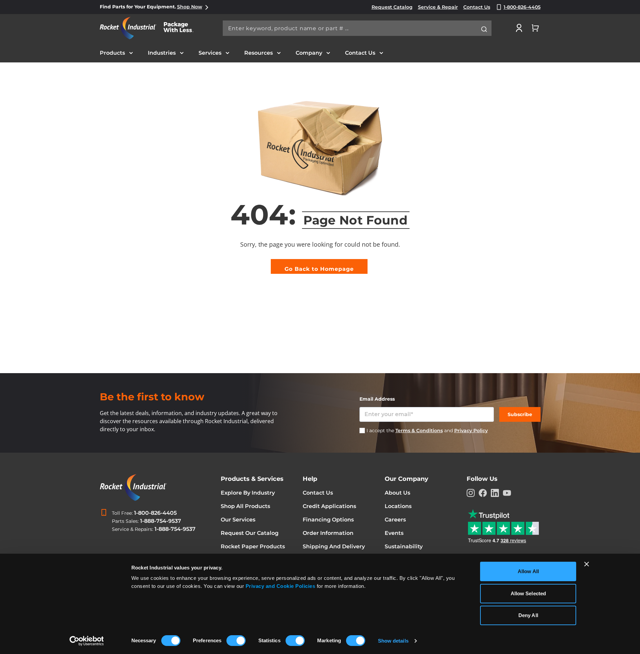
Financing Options (328, 519)
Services (210, 53)
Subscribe (520, 414)
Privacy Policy (471, 430)
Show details (393, 641)
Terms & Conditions (419, 430)
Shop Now (189, 7)
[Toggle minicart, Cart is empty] (535, 27)
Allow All (528, 571)
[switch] (236, 641)
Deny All (528, 615)
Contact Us (360, 53)
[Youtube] (507, 493)
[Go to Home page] (150, 28)
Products (112, 53)
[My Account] (519, 27)
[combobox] (357, 28)
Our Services (238, 519)
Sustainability (404, 546)
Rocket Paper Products (253, 546)
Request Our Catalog (250, 533)
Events (394, 533)
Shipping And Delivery (334, 546)
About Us (397, 493)
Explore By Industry (248, 493)
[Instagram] (471, 493)
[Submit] (484, 29)
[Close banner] (586, 564)
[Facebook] (483, 493)
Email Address (377, 399)
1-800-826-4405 (155, 513)
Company (309, 53)
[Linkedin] (495, 493)
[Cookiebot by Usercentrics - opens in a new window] (86, 641)
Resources (258, 53)
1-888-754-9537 (160, 521)
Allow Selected (528, 593)
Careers (395, 519)
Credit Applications (329, 506)
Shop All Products (245, 506)
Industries (162, 53)
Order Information (328, 533)
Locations (398, 506)
